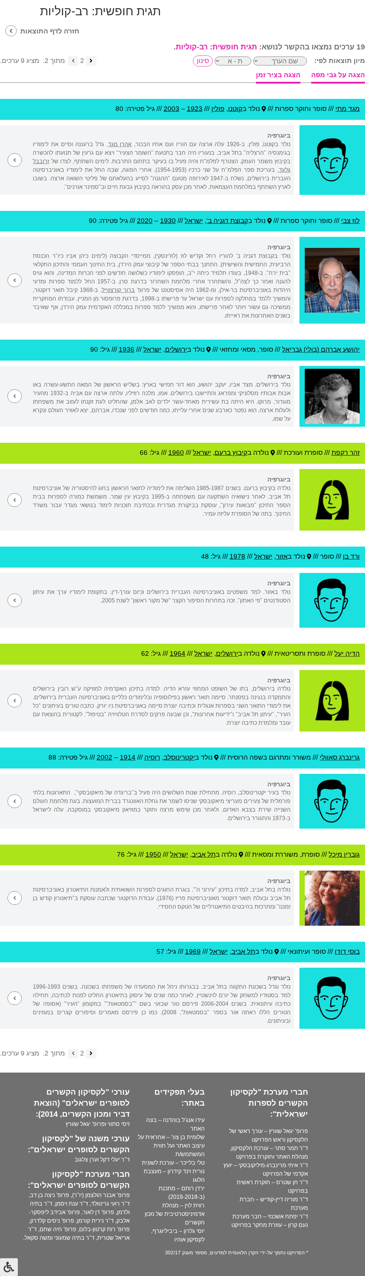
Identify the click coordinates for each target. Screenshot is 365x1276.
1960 (176, 452)
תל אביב (204, 854)
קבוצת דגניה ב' (227, 220)
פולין (218, 108)
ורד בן (351, 556)
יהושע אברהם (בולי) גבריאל (321, 349)
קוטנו (235, 108)
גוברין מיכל (344, 854)
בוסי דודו (347, 951)
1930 (168, 220)
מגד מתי (347, 108)
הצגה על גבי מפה (338, 75)
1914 (127, 757)
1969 (193, 951)
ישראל (194, 220)
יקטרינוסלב (179, 757)
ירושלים (176, 349)
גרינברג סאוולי (340, 757)
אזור (282, 556)
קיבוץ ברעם (231, 452)
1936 (126, 349)
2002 (104, 757)
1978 (237, 556)
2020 (145, 220)
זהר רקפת (345, 452)
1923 (194, 108)
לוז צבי (350, 220)
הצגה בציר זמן (278, 75)
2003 (171, 108)
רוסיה (152, 757)
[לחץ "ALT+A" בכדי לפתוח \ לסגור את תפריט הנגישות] (9, 1267)
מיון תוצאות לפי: (339, 60)
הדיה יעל (347, 653)
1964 (177, 653)
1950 (153, 854)
